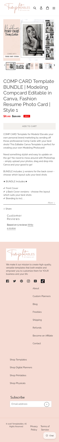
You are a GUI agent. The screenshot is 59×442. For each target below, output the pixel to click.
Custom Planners (42, 296)
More (50, 203)
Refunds (37, 327)
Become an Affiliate (43, 335)
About (36, 288)
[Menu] (54, 8)
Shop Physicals (17, 383)
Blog (35, 304)
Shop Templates (18, 359)
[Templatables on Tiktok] (43, 281)
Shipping (37, 320)
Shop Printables (18, 375)
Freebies (37, 312)
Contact (37, 343)
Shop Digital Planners (21, 367)
